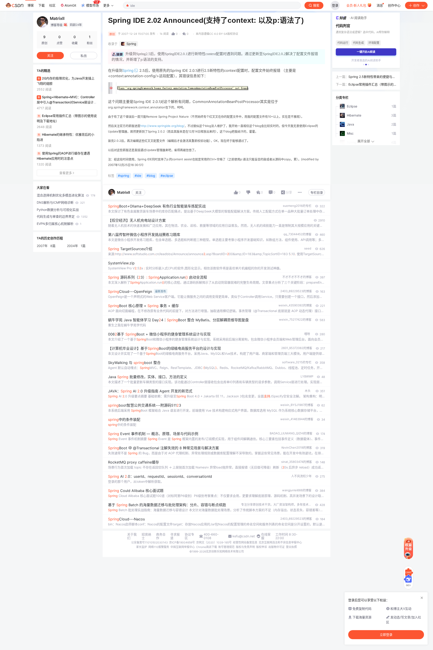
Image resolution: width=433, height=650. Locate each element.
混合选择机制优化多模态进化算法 (66, 195)
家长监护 (141, 547)
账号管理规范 (226, 547)
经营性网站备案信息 (245, 542)
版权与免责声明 (245, 547)
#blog (151, 175)
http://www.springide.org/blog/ (162, 126)
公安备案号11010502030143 (149, 542)
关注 (138, 192)
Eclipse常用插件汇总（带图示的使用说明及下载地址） (371, 84)
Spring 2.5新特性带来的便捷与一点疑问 (371, 77)
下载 (41, 5)
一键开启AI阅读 (366, 52)
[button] (363, 64)
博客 (31, 5)
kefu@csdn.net (244, 536)
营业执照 (291, 547)
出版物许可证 (276, 547)
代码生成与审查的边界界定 (62, 216)
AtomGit (70, 5)
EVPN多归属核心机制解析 (59, 224)
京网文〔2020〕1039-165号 (214, 542)
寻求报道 (175, 536)
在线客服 (266, 536)
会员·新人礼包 (356, 5)
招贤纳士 (146, 536)
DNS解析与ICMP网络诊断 (61, 202)
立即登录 (386, 634)
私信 (84, 56)
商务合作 (161, 536)
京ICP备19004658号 (182, 542)
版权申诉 (261, 547)
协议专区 (189, 536)
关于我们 (132, 536)
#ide (138, 175)
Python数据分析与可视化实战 (58, 210)
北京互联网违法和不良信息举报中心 (280, 542)
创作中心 (394, 5)
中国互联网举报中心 (182, 547)
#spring (123, 175)
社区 (52, 5)
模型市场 (92, 5)
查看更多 (65, 173)
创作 (416, 5)
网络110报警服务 (158, 547)
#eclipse (167, 175)
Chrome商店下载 (206, 547)
